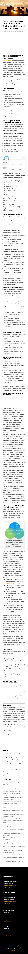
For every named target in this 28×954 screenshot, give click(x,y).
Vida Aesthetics (7, 61)
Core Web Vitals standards (13, 584)
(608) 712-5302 (7, 887)
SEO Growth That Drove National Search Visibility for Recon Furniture (12, 807)
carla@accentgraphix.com (10, 885)
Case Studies (20, 31)
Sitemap (14, 951)
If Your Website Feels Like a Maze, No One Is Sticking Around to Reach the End (13, 788)
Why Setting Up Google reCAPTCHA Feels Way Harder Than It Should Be (13, 815)
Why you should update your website (11, 855)
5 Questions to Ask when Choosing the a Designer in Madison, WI (12, 851)
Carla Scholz (7, 31)
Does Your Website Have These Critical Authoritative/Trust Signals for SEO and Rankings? (12, 793)
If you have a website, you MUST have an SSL (13, 861)
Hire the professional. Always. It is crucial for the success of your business (14, 826)
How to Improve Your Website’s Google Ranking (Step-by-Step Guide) (12, 803)
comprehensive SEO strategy (10, 82)
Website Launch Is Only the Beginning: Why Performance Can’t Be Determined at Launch (13, 811)
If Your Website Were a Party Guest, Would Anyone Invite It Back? (13, 798)
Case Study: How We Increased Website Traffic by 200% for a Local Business (13, 843)
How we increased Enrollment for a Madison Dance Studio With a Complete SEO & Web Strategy (13, 820)
